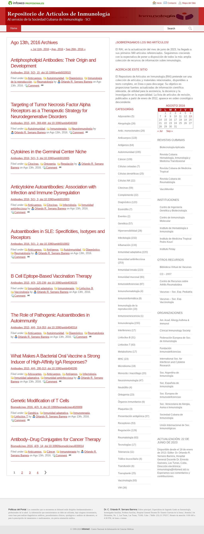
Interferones (124, 330)
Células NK (124, 180)
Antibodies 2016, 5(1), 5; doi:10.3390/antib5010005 (40, 158)
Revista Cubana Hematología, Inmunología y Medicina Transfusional (175, 158)
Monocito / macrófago (129, 373)
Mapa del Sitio (189, 3)
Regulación (67, 163)
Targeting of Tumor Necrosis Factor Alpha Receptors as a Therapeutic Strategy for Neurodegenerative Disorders (50, 110)
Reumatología (45, 81)
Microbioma (124, 366)
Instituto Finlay (167, 249)
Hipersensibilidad (127, 230)
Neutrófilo (123, 387)
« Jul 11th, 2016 (40, 49)
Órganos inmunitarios (129, 401)
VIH (120, 487)
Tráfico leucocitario (128, 459)
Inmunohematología (129, 291)
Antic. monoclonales (129, 130)
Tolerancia (123, 452)
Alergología (124, 123)
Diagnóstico (76, 78)
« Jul (160, 131)
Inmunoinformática (128, 298)
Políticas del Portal (17, 509)
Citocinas (33, 163)
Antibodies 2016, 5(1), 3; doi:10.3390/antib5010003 (40, 199)
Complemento (125, 195)
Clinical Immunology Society (175, 330)
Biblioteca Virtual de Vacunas (175, 267)
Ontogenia (50, 163)
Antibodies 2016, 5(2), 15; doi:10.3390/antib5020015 (41, 72)
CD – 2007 (166, 274)
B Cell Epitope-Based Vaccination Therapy (51, 276)
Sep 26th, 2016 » (75, 49)
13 (190, 116)
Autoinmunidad (55, 78)
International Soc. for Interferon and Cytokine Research (172, 362)
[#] (42, 85)
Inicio (159, 3)
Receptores (124, 423)
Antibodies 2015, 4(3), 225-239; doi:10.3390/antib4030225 (44, 282)
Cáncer (51, 451)
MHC (121, 359)
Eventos (122, 216)
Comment (33, 85)
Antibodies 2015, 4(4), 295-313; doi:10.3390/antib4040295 (44, 368)
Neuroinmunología (82, 128)
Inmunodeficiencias (128, 284)
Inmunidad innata (127, 269)
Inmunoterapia (58, 128)
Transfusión (124, 466)
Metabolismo (125, 351)
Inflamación (124, 245)
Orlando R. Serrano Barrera (76, 81)
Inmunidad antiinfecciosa (58, 377)
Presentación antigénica (131, 416)
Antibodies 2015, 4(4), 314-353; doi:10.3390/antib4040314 (44, 327)
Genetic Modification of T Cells (40, 400)
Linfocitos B (86, 288)
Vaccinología (21, 291)
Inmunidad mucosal (128, 277)
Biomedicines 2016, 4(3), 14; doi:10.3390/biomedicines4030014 (47, 446)
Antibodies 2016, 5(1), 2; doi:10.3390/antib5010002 (40, 243)
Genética (33, 412)
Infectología (69, 204)
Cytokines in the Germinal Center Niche (48, 151)
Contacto (172, 3)
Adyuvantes (35, 374)
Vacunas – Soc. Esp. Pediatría (176, 291)
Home (13, 28)
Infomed (85, 529)
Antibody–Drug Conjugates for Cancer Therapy (56, 439)
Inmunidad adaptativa (40, 288)
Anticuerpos (35, 78)
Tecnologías (124, 444)
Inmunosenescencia (129, 316)
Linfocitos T (21, 416)
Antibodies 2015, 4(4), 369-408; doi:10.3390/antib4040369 (44, 123)
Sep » (169, 131)
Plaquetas (123, 409)
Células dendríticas (128, 173)
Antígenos (53, 249)
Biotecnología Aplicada (172, 147)
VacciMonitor (167, 189)
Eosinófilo (123, 209)
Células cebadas (127, 166)
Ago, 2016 (57, 49)
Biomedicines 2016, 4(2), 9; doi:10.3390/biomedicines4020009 (46, 407)
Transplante (124, 473)
